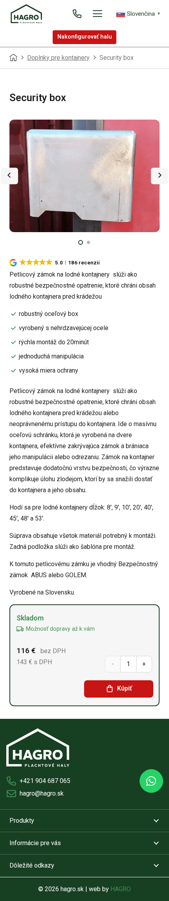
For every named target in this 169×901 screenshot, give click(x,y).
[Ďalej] (159, 176)
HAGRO (120, 889)
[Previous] (9, 176)
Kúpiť (124, 688)
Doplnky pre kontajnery (58, 57)
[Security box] (84, 176)
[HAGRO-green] (26, 14)
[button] (97, 13)
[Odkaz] (77, 13)
